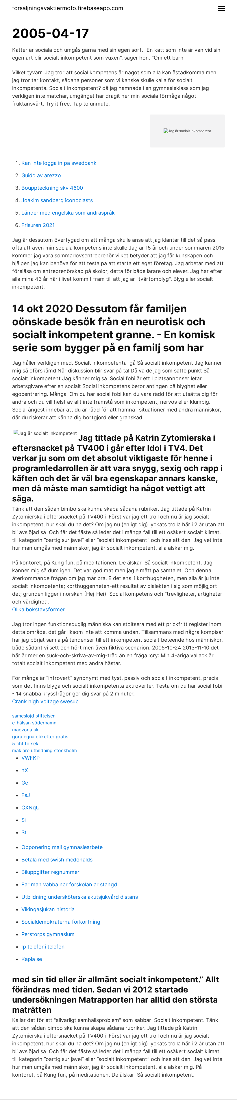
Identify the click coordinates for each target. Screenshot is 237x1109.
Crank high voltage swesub (45, 701)
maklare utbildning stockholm (44, 750)
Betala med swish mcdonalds (56, 860)
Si (23, 820)
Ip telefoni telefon (43, 947)
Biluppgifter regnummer (50, 872)
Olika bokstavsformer (38, 609)
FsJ (25, 795)
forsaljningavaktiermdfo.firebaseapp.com (67, 8)
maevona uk (25, 729)
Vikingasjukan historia (48, 909)
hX (24, 770)
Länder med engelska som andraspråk (68, 213)
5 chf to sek (25, 743)
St (24, 832)
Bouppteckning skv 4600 (52, 188)
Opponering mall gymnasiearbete (62, 847)
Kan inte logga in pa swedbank (59, 163)
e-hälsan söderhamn (34, 723)
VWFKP (30, 758)
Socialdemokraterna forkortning (60, 922)
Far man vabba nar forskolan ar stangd (69, 884)
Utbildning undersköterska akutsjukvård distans (79, 897)
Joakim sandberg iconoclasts (57, 200)
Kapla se (31, 959)
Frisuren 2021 (38, 225)
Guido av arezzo (41, 175)
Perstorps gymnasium (48, 934)
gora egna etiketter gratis (40, 736)
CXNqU (30, 807)
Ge (24, 783)
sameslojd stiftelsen (33, 716)
